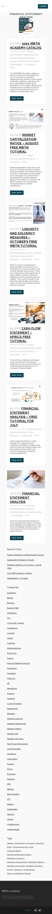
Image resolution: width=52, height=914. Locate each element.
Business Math (16, 55)
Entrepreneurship (30, 55)
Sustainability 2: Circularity (17, 578)
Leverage (11, 699)
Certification (12, 613)
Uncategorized (13, 824)
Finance (13, 58)
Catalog (10, 843)
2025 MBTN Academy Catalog (19, 573)
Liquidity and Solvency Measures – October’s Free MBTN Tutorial (24, 237)
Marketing (25, 61)
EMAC (9, 847)
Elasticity (40, 843)
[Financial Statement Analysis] (26, 479)
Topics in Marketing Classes (19, 873)
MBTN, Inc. (28, 910)
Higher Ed (11, 678)
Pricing (10, 769)
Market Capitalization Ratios (19, 854)
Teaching (10, 814)
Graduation (11, 673)
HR (19, 61)
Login (43, 6)
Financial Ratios (14, 851)
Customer (11, 643)
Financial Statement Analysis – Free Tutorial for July (24, 417)
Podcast (10, 764)
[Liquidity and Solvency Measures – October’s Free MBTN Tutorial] (26, 213)
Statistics (35, 61)
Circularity (30, 843)
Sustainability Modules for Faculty (20, 560)
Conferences (12, 628)
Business (31, 505)
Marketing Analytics (15, 719)
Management (12, 709)
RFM (9, 784)
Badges (30, 51)
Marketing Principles (15, 739)
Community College (15, 623)
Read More (17, 98)
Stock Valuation (26, 351)
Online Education (14, 749)
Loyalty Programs (14, 704)
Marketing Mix (12, 734)
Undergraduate (13, 829)
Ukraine (10, 819)
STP (8, 799)
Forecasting (12, 668)
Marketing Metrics (14, 729)
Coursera (11, 633)
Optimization (12, 759)
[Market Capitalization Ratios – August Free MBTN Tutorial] (26, 119)
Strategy (10, 804)
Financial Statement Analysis (22, 159)
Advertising (11, 593)
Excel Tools (12, 653)
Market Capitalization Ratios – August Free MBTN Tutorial (24, 143)
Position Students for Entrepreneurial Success (25, 555)
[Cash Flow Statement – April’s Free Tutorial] (26, 312)
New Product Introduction (17, 744)
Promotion (11, 774)
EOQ (31, 847)
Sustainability (16, 64)
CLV (8, 618)
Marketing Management (16, 724)
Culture (10, 638)
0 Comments (29, 64)
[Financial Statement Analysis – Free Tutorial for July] (26, 394)
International (12, 689)
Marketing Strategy (34, 866)
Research (11, 779)
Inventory (11, 694)
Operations (11, 754)
